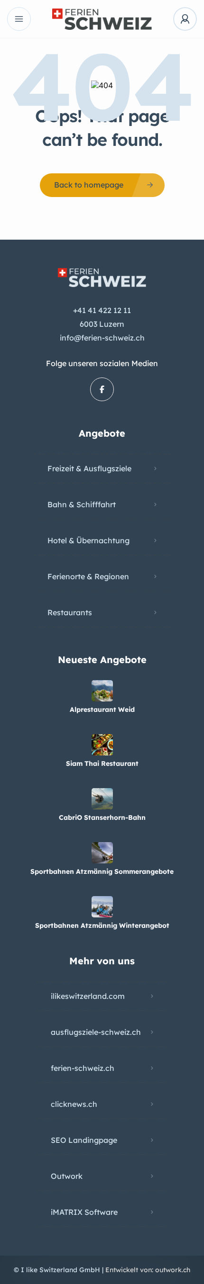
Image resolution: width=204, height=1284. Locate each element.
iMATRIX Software (84, 1212)
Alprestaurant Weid (102, 709)
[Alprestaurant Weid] (102, 690)
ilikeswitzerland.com (88, 996)
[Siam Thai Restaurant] (102, 744)
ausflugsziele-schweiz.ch (96, 1032)
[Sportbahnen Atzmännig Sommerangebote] (102, 852)
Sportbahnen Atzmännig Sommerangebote (102, 871)
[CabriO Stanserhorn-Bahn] (102, 798)
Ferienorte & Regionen (88, 576)
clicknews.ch (74, 1104)
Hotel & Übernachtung (88, 540)
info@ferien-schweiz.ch (102, 337)
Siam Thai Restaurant (102, 763)
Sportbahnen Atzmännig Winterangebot (102, 925)
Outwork (67, 1176)
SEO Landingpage (84, 1140)
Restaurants (69, 612)
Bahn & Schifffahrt (81, 504)
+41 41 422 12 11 (102, 310)
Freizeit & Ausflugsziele (89, 468)
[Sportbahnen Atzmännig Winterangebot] (102, 906)
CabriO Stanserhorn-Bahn (102, 817)
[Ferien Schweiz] (102, 19)
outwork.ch (172, 1270)
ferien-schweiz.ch (82, 1068)
